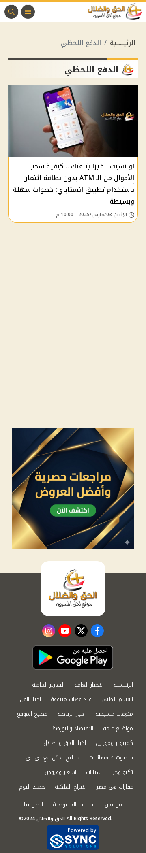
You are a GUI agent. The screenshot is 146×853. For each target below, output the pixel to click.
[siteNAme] (117, 12)
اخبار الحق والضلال (64, 743)
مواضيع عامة (118, 728)
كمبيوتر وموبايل (114, 743)
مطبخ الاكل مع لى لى (52, 757)
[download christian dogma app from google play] (73, 657)
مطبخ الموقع (32, 713)
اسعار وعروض (60, 772)
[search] (11, 11)
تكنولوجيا (122, 772)
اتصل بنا (33, 804)
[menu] (28, 11)
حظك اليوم (32, 786)
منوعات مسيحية (114, 713)
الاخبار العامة (89, 684)
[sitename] (73, 588)
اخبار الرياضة (72, 713)
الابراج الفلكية (71, 786)
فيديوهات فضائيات (111, 757)
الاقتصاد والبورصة (72, 728)
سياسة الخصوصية (74, 804)
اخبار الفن (30, 699)
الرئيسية (122, 43)
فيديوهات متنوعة (71, 699)
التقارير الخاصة (48, 684)
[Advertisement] (73, 350)
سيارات (93, 772)
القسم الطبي (117, 699)
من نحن (113, 804)
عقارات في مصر (115, 786)
